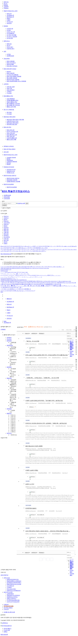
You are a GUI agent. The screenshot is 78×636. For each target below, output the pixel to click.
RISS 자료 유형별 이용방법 (14, 76)
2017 (13, 416)
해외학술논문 (10, 17)
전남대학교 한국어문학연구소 (45, 448)
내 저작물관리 (10, 33)
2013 (13, 419)
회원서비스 (7, 41)
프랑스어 (6, 224)
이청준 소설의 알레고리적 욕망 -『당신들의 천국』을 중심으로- (44, 400)
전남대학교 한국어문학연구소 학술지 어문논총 (13, 397)
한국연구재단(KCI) (13, 364)
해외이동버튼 (4, 634)
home (5, 321)
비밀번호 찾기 (10, 48)
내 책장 (9, 30)
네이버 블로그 (7, 628)
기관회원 (9, 587)
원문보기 (33, 347)
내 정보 (9, 54)
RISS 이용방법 (10, 61)
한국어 (14, 435)
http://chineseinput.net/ (6, 253)
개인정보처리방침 (8, 606)
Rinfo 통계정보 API (12, 134)
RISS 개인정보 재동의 (9, 149)
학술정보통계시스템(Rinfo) (14, 581)
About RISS (7, 58)
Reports (8, 164)
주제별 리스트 (10, 172)
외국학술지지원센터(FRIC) (14, 582)
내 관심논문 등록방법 (12, 74)
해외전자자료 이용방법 (13, 79)
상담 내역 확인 (11, 90)
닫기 (2, 292)
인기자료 (9, 114)
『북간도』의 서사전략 (32, 341)
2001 (13, 430)
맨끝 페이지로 (51, 559)
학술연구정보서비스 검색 (10, 11)
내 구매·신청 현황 (11, 35)
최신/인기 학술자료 (9, 109)
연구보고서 (10, 21)
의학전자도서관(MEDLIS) (14, 590)
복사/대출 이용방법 (12, 78)
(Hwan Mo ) (30, 380)
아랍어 (5, 243)
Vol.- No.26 (53, 450)
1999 (13, 431)
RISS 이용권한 (10, 73)
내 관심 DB (10, 38)
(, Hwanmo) (30, 486)
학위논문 (9, 13)
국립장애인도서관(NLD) (13, 595)
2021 (13, 415)
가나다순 (9, 339)
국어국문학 (51, 511)
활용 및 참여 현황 (11, 139)
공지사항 (6, 152)
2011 (13, 421)
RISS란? (9, 71)
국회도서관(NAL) (11, 598)
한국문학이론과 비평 (13, 391)
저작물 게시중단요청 (9, 612)
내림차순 (69, 336)
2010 (13, 422)
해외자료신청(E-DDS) (9, 116)
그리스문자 (7, 222)
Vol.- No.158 (59, 511)
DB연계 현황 (10, 64)
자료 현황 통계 (11, 98)
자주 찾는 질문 (11, 86)
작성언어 (9, 433)
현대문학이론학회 (42, 343)
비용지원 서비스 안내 (12, 121)
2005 (13, 425)
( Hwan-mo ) (31, 403)
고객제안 (9, 91)
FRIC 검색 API (10, 136)
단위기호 (6, 238)
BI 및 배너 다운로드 (12, 66)
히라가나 (6, 216)
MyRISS (6, 5)
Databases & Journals (9, 167)
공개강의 (9, 23)
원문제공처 (10, 345)
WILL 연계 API (11, 133)
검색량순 (9, 337)
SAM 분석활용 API (12, 138)
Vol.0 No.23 (65, 357)
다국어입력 (7, 198)
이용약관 (6, 604)
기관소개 (6, 609)
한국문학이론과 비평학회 (44, 403)
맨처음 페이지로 (40, 559)
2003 (13, 428)
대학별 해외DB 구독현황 (13, 181)
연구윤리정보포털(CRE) (13, 600)
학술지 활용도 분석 (12, 102)
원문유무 (9, 340)
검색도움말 (7, 197)
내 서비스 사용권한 (12, 36)
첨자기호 (6, 234)
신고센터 (9, 93)
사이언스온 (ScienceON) (13, 601)
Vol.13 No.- (69, 426)
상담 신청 (9, 88)
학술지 (8, 18)
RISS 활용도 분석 (8, 96)
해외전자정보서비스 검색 (10, 154)
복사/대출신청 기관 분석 (13, 105)
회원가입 (6, 2)
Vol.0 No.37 (65, 473)
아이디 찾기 (10, 47)
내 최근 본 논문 (11, 31)
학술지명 (9, 378)
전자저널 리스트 (11, 169)
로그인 (5, 3)
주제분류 (9, 408)
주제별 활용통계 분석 (12, 100)
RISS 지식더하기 (11, 62)
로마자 (5, 241)
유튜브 (5, 631)
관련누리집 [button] (7, 577)
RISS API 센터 (7, 127)
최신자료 (9, 112)
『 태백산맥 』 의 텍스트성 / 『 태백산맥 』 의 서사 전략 (42, 378)
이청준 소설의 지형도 (31, 470)
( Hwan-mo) (30, 511)
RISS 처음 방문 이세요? (10, 68)
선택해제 (3, 329)
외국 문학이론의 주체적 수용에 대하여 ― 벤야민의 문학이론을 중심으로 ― (47, 531)
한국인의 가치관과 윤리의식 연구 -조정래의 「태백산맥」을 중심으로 (46, 423)
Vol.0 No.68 (65, 533)
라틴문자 (6, 235)
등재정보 (9, 367)
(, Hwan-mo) (30, 448)
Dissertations (10, 160)
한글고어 (6, 221)
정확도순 (69, 333)
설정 (5, 51)
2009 (13, 424)
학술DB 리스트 (11, 171)
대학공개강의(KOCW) (13, 579)
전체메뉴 (6, 8)
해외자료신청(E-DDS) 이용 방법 (15, 119)
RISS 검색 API (10, 130)
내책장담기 (34, 333)
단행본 (8, 20)
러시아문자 (7, 237)
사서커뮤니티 (10, 585)
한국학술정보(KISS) (13, 348)
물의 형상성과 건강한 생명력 (34, 446)
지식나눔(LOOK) (11, 589)
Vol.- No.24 (53, 488)
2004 (13, 427)
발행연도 (9, 413)
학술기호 (6, 230)
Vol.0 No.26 (65, 343)
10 (23, 530)
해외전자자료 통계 (9, 184)
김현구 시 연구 (29, 484)
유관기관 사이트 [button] (8, 592)
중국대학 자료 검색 (12, 124)
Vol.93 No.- (69, 403)
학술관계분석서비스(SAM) (14, 584)
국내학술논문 (10, 15)
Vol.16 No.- (63, 380)
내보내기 (27, 333)
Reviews (9, 163)
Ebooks (8, 158)
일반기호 (6, 240)
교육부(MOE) (10, 593)
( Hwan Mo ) (31, 343)
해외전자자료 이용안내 (10, 175)
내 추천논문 (10, 28)
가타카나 (6, 218)
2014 (13, 418)
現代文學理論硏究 (56, 343)
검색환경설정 (10, 55)
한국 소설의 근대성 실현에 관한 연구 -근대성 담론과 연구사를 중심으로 (46, 355)
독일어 (5, 226)
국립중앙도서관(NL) (12, 597)
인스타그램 (7, 630)
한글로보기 (41, 333)
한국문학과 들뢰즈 (30, 508)
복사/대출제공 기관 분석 (13, 103)
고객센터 (6, 6)
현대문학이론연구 (56, 357)
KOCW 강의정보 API (12, 131)
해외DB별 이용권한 (12, 180)
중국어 (5, 219)
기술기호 (6, 232)
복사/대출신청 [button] (40, 514)
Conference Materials (12, 161)
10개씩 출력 (69, 557)
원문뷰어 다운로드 (9, 146)
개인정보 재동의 (8, 607)
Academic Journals (11, 157)
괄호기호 (6, 229)
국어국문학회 (40, 511)
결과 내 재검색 (6, 208)
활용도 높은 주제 (11, 106)
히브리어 (6, 227)
